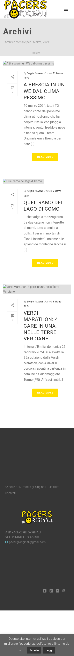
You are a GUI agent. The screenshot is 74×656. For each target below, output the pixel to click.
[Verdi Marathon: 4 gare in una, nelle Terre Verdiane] (37, 289)
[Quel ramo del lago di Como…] (37, 181)
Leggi (49, 650)
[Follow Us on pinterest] (57, 591)
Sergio (30, 73)
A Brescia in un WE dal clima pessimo (44, 91)
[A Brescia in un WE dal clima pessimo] (37, 63)
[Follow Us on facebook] (44, 591)
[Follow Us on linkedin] (51, 591)
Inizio (36, 53)
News (40, 73)
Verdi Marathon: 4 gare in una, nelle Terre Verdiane (41, 326)
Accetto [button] (34, 650)
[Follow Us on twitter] (64, 591)
